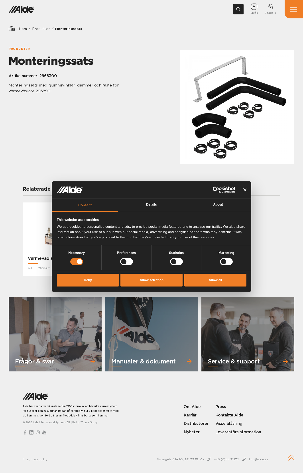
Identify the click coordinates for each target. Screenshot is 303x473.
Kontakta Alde (229, 415)
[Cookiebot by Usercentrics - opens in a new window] (216, 189)
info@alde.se (258, 459)
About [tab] (218, 204)
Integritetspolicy (35, 459)
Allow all (215, 280)
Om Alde (192, 406)
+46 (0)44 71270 (226, 459)
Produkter (41, 29)
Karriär (190, 415)
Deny (88, 280)
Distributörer (196, 423)
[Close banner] (244, 189)
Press (220, 406)
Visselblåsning (228, 423)
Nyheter (192, 431)
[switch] (126, 261)
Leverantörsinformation (238, 431)
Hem (23, 29)
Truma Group (89, 422)
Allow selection (151, 280)
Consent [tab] (85, 205)
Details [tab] (151, 204)
